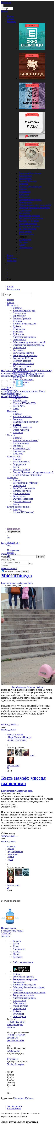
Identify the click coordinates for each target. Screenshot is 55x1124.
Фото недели (25, 231)
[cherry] (10, 755)
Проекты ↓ (12, 305)
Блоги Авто (19, 406)
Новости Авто (20, 400)
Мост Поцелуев (15, 734)
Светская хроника (28, 223)
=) (8, 1088)
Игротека (23, 183)
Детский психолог (22, 501)
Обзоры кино (25, 202)
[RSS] (14, 1056)
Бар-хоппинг (25, 178)
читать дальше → (9, 724)
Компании (18, 957)
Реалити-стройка (21, 469)
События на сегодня (23, 962)
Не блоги (17, 974)
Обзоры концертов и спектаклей (35, 205)
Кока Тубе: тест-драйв (24, 488)
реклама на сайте (15, 1040)
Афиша (10, 302)
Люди (16, 946)
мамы (11, 849)
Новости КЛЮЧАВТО (24, 403)
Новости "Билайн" (22, 416)
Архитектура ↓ (14, 456)
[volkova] (18, 875)
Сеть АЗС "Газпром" (23, 512)
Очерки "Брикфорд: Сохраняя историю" (33, 472)
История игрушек (22, 491)
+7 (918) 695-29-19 (16, 1035)
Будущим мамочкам (23, 499)
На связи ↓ (12, 411)
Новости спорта (21, 443)
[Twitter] (9, 1056)
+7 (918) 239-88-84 (16, 1022)
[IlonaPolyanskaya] (25, 755)
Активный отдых (21, 448)
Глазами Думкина (28, 181)
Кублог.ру (6, 2)
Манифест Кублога (23, 1098)
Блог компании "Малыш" (25, 483)
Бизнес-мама (19, 496)
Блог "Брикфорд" (21, 461)
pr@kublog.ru (13, 1051)
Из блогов (18, 432)
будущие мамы (15, 851)
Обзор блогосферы (22, 427)
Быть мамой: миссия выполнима (23, 780)
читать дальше (8, 729)
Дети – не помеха (21, 493)
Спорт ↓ (11, 435)
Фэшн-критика (26, 234)
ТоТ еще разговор (28, 229)
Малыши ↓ (12, 477)
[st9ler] (25, 875)
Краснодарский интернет (25, 422)
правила (11, 1027)
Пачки (16, 408)
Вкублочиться (14, 1108)
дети (10, 859)
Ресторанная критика (29, 215)
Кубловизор (25, 191)
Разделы (17, 941)
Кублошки (24, 194)
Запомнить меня (12, 571)
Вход (25, 571)
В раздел (17, 307)
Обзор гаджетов (21, 430)
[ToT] (10, 875)
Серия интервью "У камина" (27, 475)
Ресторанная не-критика (31, 218)
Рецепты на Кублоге (29, 221)
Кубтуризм (24, 197)
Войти (41, 557)
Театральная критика (29, 226)
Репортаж (18, 419)
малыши (11, 846)
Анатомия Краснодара (30, 173)
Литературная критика (30, 199)
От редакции (25, 210)
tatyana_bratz (13, 765)
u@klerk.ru (12, 1037)
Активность (19, 949)
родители (13, 854)
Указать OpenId (8, 554)
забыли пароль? (9, 568)
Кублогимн (12, 1059)
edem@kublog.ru (15, 1024)
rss (8, 537)
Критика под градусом (30, 186)
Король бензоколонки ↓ (19, 506)
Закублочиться (14, 1106)
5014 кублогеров (15, 1064)
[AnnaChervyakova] (18, 755)
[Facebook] (7, 1056)
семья (11, 857)
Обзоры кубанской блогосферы (34, 207)
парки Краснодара (17, 740)
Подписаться (13, 529)
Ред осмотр (24, 213)
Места (16, 954)
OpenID (5, 556)
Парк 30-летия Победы (19, 737)
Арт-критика (25, 176)
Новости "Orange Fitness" (25, 440)
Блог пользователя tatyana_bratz (17, 791)
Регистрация (13, 289)
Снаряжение (19, 451)
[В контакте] (8, 1056)
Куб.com (23, 189)
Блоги (16, 467)
